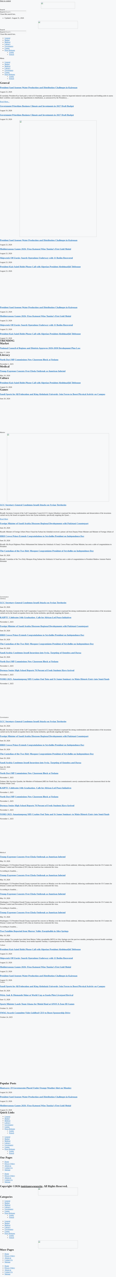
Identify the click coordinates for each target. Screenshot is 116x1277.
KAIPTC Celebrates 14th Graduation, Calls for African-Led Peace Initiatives (35, 617)
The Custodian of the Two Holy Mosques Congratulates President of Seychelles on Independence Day (47, 551)
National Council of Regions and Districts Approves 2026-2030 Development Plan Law (40, 348)
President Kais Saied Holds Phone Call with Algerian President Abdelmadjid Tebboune (40, 266)
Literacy (7, 44)
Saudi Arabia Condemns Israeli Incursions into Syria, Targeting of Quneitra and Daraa (40, 653)
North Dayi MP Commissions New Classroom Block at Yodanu (29, 359)
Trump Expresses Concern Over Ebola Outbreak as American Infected (32, 371)
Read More (4, 519)
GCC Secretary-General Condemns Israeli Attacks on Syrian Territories (33, 505)
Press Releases (10, 50)
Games (7, 48)
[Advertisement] (58, 288)
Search (2, 12)
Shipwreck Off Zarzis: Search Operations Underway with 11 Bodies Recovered (36, 258)
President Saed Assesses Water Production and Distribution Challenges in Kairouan (38, 87)
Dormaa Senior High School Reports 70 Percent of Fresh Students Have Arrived (37, 670)
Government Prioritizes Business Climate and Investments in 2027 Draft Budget (37, 106)
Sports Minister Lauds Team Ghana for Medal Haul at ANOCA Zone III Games (37, 1004)
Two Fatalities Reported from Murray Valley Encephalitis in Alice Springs (34, 931)
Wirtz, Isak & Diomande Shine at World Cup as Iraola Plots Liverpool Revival (36, 995)
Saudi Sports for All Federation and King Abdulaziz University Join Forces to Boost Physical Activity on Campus (52, 394)
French (11, 54)
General (7, 38)
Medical (7, 42)
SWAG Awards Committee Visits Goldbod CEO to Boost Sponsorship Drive (35, 1013)
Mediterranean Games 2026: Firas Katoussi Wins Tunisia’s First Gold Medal (35, 249)
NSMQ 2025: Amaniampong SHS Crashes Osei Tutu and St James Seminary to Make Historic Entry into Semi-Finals (54, 679)
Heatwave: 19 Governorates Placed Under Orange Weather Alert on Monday (35, 1088)
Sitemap (7, 1170)
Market (7, 40)
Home (7, 1162)
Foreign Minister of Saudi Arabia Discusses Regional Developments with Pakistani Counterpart (44, 523)
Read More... (4, 102)
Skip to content (5, 1)
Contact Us (9, 1168)
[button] (58, 10)
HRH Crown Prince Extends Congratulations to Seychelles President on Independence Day (42, 536)
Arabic (11, 52)
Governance (9, 46)
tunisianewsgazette (31, 1186)
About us (8, 1166)
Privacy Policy (10, 1164)
